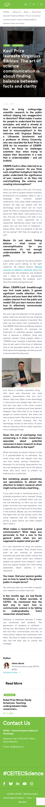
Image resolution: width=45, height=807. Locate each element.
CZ (25, 4)
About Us (16, 12)
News (26, 12)
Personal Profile (10, 672)
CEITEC (6, 12)
